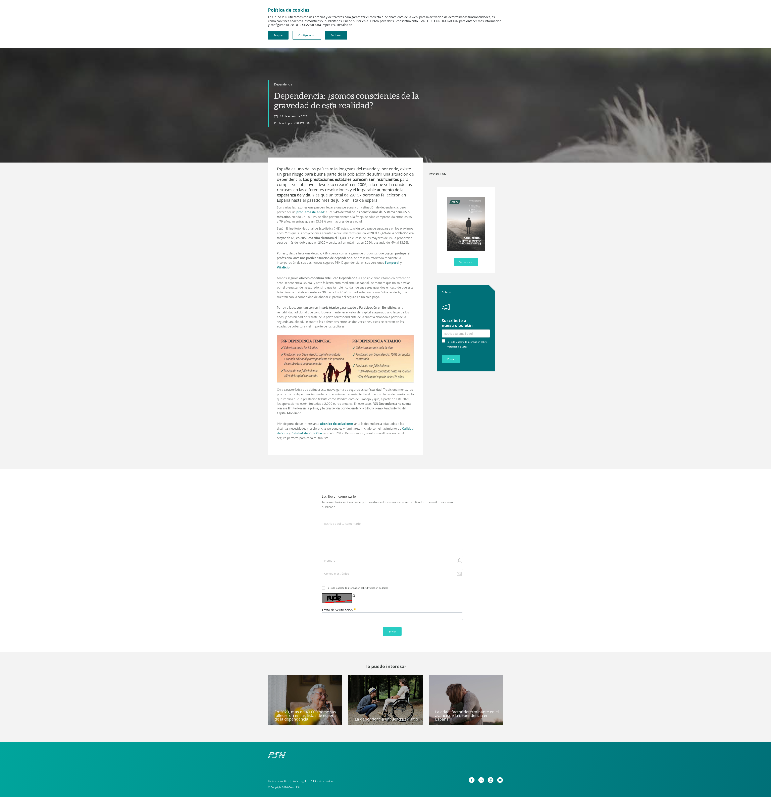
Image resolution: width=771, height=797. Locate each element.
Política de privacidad (322, 781)
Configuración (306, 35)
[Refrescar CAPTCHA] (354, 596)
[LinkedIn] (481, 780)
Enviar (451, 359)
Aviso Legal (299, 781)
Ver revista (465, 262)
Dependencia (283, 84)
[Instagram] (491, 780)
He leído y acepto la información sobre (357, 587)
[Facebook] (472, 780)
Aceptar (278, 35)
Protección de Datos (457, 346)
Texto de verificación (338, 610)
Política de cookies (278, 781)
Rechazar (336, 35)
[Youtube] (500, 780)
